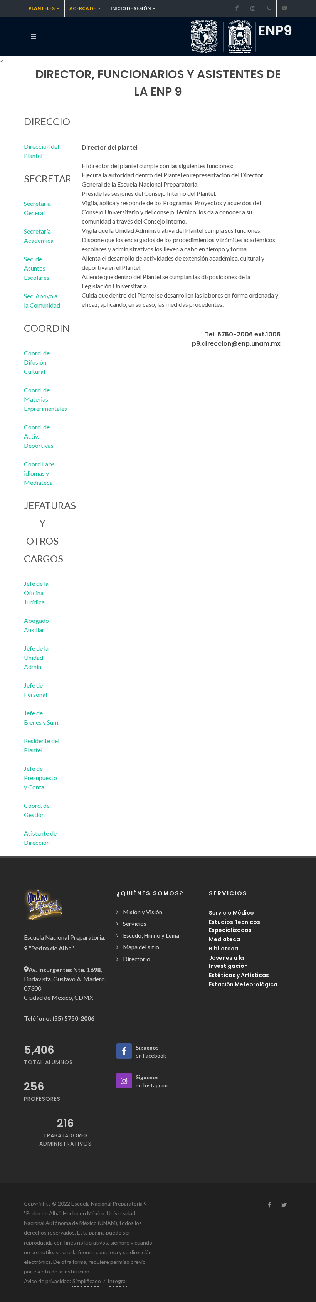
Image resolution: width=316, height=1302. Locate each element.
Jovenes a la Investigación (228, 962)
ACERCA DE (82, 8)
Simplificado (86, 1281)
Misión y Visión (142, 911)
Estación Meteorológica (243, 984)
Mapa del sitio (141, 947)
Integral (117, 1281)
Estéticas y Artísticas (239, 975)
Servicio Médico (231, 913)
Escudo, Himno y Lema (151, 935)
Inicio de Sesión (131, 8)
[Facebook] (237, 8)
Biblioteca (223, 948)
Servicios (134, 923)
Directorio (136, 958)
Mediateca (224, 939)
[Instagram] (253, 8)
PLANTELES (42, 8)
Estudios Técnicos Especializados (234, 926)
